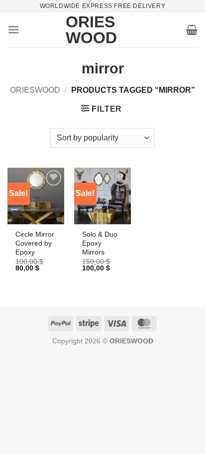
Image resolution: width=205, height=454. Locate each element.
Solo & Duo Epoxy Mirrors (99, 243)
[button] (13, 29)
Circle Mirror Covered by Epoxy (34, 243)
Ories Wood (81, 30)
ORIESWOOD (35, 90)
